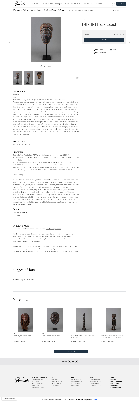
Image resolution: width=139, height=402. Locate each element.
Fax (52, 383)
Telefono (53, 381)
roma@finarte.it (77, 385)
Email (53, 385)
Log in (122, 3)
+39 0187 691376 (98, 381)
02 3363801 (16, 216)
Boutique (58, 4)
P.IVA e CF (34, 383)
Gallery (66, 4)
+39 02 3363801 (59, 381)
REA (33, 385)
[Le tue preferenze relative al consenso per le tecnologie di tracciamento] (9, 398)
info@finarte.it (58, 385)
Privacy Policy (114, 383)
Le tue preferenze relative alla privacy (78, 399)
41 (43, 334)
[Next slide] (77, 78)
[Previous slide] (15, 78)
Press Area (113, 379)
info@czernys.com (97, 385)
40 (14, 334)
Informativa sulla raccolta (51, 399)
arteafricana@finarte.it (20, 213)
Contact (99, 4)
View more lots (71, 351)
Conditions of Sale (116, 381)
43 (102, 334)
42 (72, 334)
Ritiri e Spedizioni (115, 387)
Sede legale (34, 379)
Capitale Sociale (35, 387)
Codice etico (114, 385)
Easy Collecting (47, 4)
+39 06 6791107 (78, 381)
